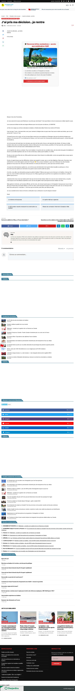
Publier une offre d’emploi (7, 652)
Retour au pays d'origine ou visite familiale (66, 622)
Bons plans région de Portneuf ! (9, 586)
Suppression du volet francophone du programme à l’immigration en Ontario (25, 513)
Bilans (40, 621)
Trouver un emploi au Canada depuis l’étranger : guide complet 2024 (23, 501)
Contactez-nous (30, 663)
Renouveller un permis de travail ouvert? (12, 577)
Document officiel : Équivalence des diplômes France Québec (22, 336)
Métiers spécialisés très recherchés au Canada (10, 655)
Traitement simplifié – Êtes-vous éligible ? (11, 674)
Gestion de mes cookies (32, 668)
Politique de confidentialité (32, 665)
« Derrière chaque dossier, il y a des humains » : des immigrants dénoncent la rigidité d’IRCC (29, 353)
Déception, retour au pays (15, 16)
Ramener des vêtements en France (10, 600)
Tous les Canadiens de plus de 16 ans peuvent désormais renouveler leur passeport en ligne (29, 496)
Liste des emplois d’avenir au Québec (10, 667)
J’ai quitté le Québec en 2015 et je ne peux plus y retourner (65, 627)
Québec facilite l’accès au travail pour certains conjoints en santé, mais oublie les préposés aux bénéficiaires (33, 509)
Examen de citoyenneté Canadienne (10, 677)
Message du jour (44, 635)
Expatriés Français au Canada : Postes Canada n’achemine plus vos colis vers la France (28, 332)
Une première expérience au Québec (11, 595)
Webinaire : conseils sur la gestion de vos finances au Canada (22, 328)
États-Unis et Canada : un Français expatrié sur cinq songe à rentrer (28, 627)
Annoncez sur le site (31, 660)
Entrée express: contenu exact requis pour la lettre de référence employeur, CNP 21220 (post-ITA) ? (27, 590)
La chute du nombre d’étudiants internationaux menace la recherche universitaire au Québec (29, 357)
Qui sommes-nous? (31, 654)
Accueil (2, 16)
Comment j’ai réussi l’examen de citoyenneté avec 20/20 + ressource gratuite (22, 581)
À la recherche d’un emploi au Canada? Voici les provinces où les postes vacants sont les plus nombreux (32, 505)
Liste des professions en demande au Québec (10, 659)
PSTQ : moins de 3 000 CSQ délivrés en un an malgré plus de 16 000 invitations (26, 348)
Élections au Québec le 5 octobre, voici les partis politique (16, 563)
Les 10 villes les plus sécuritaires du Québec (17, 320)
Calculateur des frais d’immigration (9, 680)
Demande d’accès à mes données (34, 671)
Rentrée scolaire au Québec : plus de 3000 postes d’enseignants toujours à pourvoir (27, 488)
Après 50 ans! (5, 558)
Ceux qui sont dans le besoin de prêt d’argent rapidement (16, 567)
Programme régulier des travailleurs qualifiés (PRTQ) (12, 664)
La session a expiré (4, 685)
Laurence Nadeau (7, 638)
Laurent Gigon (25, 635)
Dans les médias (30, 652)
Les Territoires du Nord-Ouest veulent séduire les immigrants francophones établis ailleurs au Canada (31, 517)
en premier (70, 248)
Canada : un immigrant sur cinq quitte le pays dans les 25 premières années (8, 628)
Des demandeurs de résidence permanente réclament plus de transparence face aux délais (29, 340)
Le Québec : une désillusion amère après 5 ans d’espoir (47, 627)
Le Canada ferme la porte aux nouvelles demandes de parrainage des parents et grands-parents (30, 344)
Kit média (28, 657)
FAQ (7, 16)
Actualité (4, 621)
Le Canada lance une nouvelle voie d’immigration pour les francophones (24, 480)
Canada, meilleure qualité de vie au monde (17, 324)
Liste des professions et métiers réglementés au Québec (12, 671)
